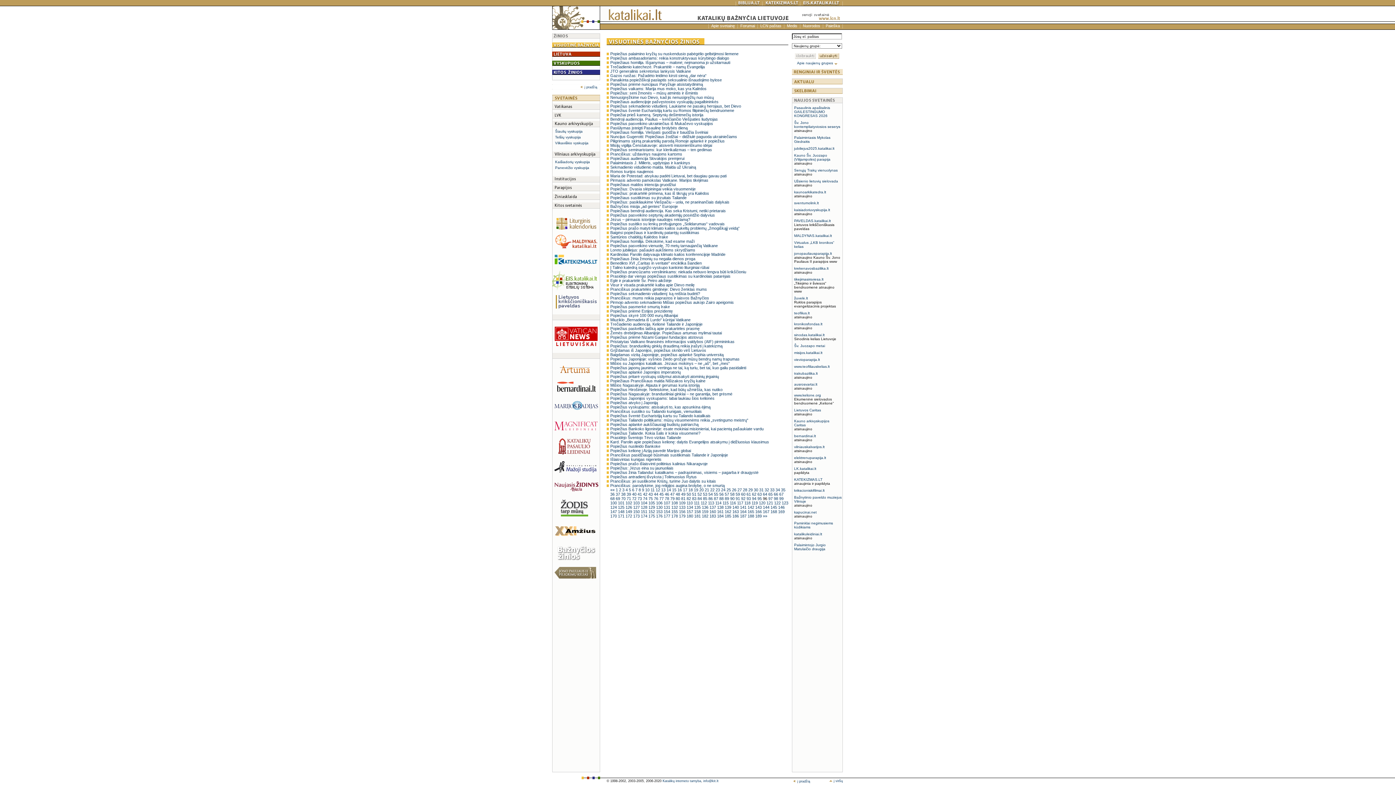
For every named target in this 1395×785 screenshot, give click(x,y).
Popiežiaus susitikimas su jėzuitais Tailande (648, 198)
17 (685, 490)
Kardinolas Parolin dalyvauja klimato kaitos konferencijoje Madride (667, 254)
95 (760, 498)
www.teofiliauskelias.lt (812, 367)
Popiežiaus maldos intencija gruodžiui (643, 184)
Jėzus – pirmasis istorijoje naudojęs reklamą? (650, 219)
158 (698, 512)
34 (778, 490)
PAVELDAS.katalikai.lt (812, 221)
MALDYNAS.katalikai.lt (813, 236)
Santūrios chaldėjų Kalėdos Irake (639, 237)
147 (614, 512)
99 (781, 498)
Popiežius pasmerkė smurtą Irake (640, 307)
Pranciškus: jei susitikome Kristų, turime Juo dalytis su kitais (663, 481)
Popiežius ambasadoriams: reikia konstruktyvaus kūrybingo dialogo (669, 58)
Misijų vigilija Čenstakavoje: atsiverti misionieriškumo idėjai (661, 145)
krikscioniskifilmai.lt (809, 490)
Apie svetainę (723, 26)
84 (700, 498)
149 (629, 512)
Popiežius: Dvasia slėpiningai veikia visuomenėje (653, 189)
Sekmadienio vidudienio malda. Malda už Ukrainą (653, 167)
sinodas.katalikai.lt (809, 335)
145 (774, 507)
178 (675, 516)
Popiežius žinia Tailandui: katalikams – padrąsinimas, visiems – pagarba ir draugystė (684, 472)
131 (667, 507)
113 (711, 503)
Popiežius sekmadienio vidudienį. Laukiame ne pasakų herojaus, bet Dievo (675, 106)
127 (637, 507)
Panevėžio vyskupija (572, 168)
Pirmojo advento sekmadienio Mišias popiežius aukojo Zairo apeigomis (672, 302)
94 (754, 498)
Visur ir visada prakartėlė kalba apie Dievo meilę (652, 285)
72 (635, 498)
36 (613, 494)
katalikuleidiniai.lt (808, 534)
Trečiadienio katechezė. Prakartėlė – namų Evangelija (657, 67)
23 (718, 490)
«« (613, 490)
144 (767, 507)
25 (729, 490)
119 (755, 503)
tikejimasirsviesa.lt (809, 279)
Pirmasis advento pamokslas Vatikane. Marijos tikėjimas (659, 180)
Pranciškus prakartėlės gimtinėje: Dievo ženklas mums (658, 289)
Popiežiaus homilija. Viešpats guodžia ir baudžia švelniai (659, 132)
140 (736, 507)
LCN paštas (770, 26)
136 (705, 507)
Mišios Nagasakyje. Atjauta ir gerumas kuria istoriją (655, 385)
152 (652, 512)
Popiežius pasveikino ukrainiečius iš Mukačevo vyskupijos (661, 123)
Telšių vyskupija (568, 137)
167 (767, 512)
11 (653, 490)
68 (613, 498)
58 (733, 494)
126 (629, 507)
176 (660, 516)
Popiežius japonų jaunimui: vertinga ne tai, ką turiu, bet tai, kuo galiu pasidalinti (678, 368)
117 (740, 503)
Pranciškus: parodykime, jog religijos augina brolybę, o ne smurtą (667, 485)
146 (781, 507)
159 (705, 512)
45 (662, 494)
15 (675, 490)
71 (629, 498)
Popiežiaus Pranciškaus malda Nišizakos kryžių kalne (657, 381)
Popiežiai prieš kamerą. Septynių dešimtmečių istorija (656, 115)
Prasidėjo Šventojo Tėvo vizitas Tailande (645, 437)
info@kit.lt (711, 781)
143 (759, 507)
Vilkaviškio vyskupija (572, 143)
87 (716, 498)
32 (767, 490)
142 (751, 507)
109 (683, 503)
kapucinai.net (805, 512)
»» (765, 516)
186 (736, 516)
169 (781, 512)
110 (690, 503)
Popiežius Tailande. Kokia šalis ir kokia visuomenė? (655, 433)
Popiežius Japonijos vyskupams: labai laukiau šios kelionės (662, 398)
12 (658, 490)
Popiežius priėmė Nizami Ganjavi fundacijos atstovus (656, 337)
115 (726, 503)
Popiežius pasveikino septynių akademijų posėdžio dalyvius (662, 215)
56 (722, 494)
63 (760, 494)
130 (660, 507)
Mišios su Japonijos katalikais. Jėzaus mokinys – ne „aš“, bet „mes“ (670, 363)
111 (697, 503)
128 (644, 507)
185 (728, 516)
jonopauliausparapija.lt (813, 253)
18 (691, 490)
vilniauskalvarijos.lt (809, 447)
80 (678, 498)
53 (705, 494)
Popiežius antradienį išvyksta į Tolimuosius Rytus (653, 477)
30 (756, 490)
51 (695, 494)
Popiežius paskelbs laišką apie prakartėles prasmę (655, 328)
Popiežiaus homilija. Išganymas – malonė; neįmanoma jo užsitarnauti (670, 62)
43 (651, 494)
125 (622, 507)
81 (684, 498)
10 (648, 490)
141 (744, 507)
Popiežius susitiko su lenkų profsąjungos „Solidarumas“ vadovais (667, 224)
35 (783, 490)
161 (721, 512)
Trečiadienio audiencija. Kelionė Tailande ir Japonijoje (656, 324)
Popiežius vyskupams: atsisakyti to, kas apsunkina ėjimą (660, 407)
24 (724, 490)
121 (770, 503)
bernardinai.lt (805, 436)
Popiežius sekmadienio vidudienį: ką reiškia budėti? (655, 293)
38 (624, 494)
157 (690, 512)
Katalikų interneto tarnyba (682, 781)
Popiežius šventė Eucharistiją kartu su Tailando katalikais (660, 416)
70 (624, 498)
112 (704, 503)
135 (698, 507)
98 (776, 498)
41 (640, 494)
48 (678, 494)
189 (759, 516)
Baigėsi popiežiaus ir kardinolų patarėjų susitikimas (654, 232)
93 (749, 498)
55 (716, 494)
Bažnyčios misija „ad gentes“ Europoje (644, 206)
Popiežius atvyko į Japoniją (634, 402)
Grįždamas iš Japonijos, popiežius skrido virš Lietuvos (658, 350)
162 (728, 512)
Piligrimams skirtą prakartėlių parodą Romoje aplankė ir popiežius (667, 141)
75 (651, 498)
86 (711, 498)
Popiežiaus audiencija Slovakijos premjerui (647, 158)
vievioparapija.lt (807, 360)
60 (744, 494)
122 (778, 503)
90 (733, 498)
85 (705, 498)
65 (771, 494)
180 (690, 516)
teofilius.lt (802, 313)
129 (652, 507)
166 (759, 512)
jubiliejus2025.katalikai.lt (814, 148)
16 (680, 490)
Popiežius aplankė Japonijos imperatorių (645, 372)
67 (781, 494)
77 (662, 498)
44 (656, 494)
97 (771, 498)
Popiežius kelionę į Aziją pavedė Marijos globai (650, 450)
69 (618, 498)
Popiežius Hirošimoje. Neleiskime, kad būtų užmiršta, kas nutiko (666, 389)
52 (700, 494)
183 (713, 516)
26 (734, 490)
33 (773, 490)
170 (614, 516)
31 (762, 490)
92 (744, 498)
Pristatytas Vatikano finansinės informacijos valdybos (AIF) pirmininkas (672, 341)
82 (689, 498)
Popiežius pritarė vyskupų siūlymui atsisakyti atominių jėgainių (664, 376)
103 (637, 503)
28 (745, 490)
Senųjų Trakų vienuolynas (816, 170)
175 (652, 516)
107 (667, 503)
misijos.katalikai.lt (808, 353)
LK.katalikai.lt (805, 469)
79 (673, 498)
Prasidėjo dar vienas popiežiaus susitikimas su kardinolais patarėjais (670, 276)
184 (721, 516)
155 (675, 512)
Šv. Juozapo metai (809, 346)
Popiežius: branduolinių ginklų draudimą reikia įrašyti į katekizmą (666, 346)
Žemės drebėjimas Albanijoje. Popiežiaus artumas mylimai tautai (666, 333)
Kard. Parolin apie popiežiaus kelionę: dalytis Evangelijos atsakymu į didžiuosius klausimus (689, 442)
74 (645, 498)
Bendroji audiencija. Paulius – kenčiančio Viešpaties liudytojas (664, 119)
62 (754, 494)
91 (738, 498)
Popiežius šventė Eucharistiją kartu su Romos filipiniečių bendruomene (672, 110)
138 (721, 507)
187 (744, 516)
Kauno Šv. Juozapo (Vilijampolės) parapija (812, 157)
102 (629, 503)
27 (740, 490)
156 (683, 512)
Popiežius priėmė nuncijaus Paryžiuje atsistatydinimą (656, 84)
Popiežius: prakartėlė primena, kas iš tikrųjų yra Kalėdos (659, 193)
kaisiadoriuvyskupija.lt (812, 210)
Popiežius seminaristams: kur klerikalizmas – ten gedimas (661, 150)
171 (622, 516)
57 (727, 494)
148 (622, 512)
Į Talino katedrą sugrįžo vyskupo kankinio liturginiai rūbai (659, 267)
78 (667, 498)
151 (644, 512)
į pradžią (591, 87)
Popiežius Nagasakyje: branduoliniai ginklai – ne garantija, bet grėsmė (671, 394)
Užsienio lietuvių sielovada (816, 181)
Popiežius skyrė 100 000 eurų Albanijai (644, 315)
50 (689, 494)
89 (727, 498)
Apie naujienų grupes (815, 63)
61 (749, 494)
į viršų (838, 781)
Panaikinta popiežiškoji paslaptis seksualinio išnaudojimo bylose (666, 80)
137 (713, 507)
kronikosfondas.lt (808, 324)
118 (748, 503)
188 (751, 516)
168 (774, 512)
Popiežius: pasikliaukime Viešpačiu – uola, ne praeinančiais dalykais (669, 202)
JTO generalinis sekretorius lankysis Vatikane (650, 71)
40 (635, 494)
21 (707, 490)
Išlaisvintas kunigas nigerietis (636, 459)
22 (713, 490)
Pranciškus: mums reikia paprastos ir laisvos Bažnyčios (659, 298)
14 (669, 490)
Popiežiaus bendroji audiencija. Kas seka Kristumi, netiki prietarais (668, 211)
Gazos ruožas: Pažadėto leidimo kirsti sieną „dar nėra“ (658, 75)
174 (644, 516)
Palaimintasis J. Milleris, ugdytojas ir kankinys (650, 163)
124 (614, 507)
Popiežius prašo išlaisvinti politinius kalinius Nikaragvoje (659, 464)
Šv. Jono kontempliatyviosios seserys (817, 125)
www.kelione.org (807, 395)
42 (645, 494)
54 (711, 494)
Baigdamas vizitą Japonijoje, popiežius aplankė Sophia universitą (667, 355)
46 (667, 494)
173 (637, 516)
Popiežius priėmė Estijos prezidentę (641, 311)
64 (765, 494)
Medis (792, 26)
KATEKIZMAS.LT (808, 480)
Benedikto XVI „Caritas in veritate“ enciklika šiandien (656, 263)
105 (652, 503)
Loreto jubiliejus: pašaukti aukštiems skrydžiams (652, 250)
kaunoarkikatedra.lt (810, 192)
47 (673, 494)
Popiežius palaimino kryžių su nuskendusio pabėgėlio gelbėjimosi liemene (674, 54)
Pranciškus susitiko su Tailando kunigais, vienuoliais (656, 411)
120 (763, 503)
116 (733, 503)
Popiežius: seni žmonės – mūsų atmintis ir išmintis (654, 93)
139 (728, 507)
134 (690, 507)
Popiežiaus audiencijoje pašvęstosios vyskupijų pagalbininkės (664, 102)
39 (629, 494)
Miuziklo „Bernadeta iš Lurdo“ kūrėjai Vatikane (650, 320)
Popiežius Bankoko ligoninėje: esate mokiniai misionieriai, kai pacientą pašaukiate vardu (687, 429)
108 (675, 503)
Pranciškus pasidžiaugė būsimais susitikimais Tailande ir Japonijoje (669, 455)
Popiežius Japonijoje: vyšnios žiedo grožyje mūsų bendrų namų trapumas (675, 359)
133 (683, 507)
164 (744, 512)
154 (667, 512)
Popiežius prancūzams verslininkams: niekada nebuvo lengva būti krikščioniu (678, 272)
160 (713, 512)
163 (736, 512)
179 (683, 516)
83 (695, 498)
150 (637, 512)
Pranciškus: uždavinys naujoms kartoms (646, 154)
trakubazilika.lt (806, 373)
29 (751, 490)
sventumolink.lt (806, 203)
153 (660, 512)
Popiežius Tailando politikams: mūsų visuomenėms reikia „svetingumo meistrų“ (679, 420)
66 (776, 494)
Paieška (833, 26)
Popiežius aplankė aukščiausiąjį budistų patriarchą (654, 424)
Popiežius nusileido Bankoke (635, 446)
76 (656, 498)
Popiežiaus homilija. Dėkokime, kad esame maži (652, 241)
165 (751, 512)
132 (675, 507)
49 (684, 494)
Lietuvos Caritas (807, 410)
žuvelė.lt (801, 298)
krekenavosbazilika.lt (811, 268)
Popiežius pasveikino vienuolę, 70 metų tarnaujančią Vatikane (664, 245)
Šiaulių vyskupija (569, 131)
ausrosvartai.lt (805, 384)
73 (640, 498)
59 (738, 494)
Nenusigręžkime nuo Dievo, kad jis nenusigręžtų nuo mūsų (662, 97)
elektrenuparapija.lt (810, 458)
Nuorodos (811, 26)
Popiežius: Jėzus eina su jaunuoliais (642, 468)
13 (664, 490)
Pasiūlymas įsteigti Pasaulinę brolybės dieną (649, 128)
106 (660, 503)
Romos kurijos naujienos (632, 171)
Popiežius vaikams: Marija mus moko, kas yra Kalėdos (658, 88)
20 (702, 490)
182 (705, 516)
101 (622, 503)
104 (644, 503)
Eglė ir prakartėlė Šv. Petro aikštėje (641, 280)
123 (785, 503)
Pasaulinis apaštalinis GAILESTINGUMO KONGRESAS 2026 (812, 112)
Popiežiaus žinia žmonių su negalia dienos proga (652, 259)
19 (696, 490)
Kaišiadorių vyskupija (572, 162)
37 (618, 494)
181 (698, 516)
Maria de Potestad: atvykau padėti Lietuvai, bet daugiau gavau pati (668, 176)
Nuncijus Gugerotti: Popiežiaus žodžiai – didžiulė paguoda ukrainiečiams (673, 136)
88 (722, 498)
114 (719, 503)
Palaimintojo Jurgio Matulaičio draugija (810, 547)
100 (614, 503)
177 (667, 516)
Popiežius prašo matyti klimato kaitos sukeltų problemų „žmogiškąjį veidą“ (675, 228)
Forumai (747, 26)
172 (629, 516)
